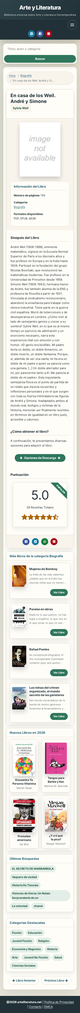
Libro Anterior (26, 980)
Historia (52, 949)
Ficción (17, 932)
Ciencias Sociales (24, 965)
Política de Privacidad (59, 1002)
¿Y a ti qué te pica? (56, 837)
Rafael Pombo (39, 649)
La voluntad (20, 906)
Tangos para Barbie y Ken (56, 779)
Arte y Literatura (40, 7)
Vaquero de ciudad (24, 877)
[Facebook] (40, 33)
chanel (38, 906)
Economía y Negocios (26, 949)
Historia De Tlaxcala (25, 885)
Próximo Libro (54, 980)
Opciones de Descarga (40, 458)
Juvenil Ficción (22, 941)
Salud (58, 957)
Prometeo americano (24, 838)
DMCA (48, 1007)
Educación (35, 932)
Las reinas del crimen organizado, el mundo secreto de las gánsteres (46, 691)
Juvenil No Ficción (36, 957)
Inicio (12, 75)
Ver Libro (58, 592)
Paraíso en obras (41, 609)
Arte (15, 957)
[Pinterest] (48, 33)
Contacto (35, 1007)
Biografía (26, 75)
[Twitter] (31, 33)
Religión (43, 941)
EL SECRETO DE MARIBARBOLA (33, 868)
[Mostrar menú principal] (72, 25)
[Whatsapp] (44, 541)
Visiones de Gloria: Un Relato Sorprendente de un (31, 895)
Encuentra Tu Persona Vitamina (24, 781)
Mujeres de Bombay (43, 569)
